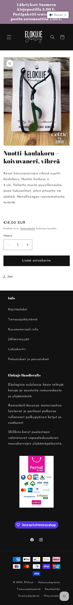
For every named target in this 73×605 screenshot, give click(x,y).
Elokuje (28, 582)
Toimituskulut (27, 229)
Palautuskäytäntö (49, 582)
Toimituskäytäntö (28, 596)
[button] (9, 37)
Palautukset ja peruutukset (28, 359)
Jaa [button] (10, 276)
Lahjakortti (17, 349)
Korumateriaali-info (23, 329)
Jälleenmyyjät (18, 339)
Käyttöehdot (17, 309)
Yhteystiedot (51, 596)
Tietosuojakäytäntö (23, 319)
